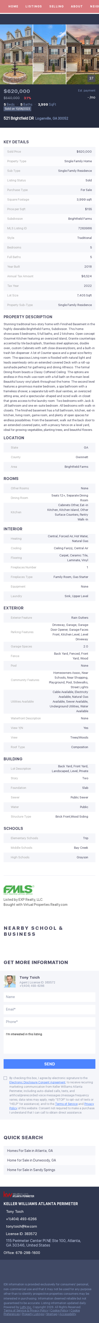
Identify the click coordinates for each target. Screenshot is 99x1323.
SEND (49, 1064)
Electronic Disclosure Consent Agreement (37, 1082)
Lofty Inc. (26, 1307)
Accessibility (67, 1314)
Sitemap (51, 1314)
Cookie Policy (59, 1310)
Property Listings (33, 1314)
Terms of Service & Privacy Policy (26, 1310)
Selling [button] (56, 6)
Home (13, 6)
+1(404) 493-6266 (31, 986)
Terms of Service (66, 1104)
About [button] (77, 6)
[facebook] (5, 1268)
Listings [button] (33, 6)
